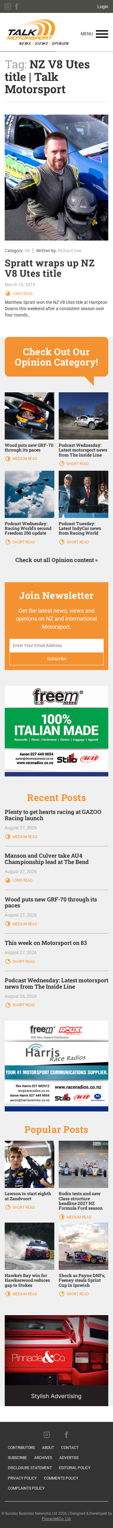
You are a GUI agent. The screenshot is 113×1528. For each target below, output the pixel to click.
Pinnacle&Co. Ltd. (57, 1519)
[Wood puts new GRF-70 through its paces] (29, 415)
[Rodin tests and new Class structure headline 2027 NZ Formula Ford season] (83, 1164)
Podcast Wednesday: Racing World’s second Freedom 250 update (28, 528)
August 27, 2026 (21, 827)
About (48, 1448)
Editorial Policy (74, 1468)
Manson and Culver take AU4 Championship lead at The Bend (47, 859)
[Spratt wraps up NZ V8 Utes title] (56, 178)
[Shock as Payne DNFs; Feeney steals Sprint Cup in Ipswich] (83, 1245)
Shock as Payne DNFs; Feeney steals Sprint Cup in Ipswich (82, 1280)
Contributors (21, 1448)
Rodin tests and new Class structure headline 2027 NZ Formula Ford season (81, 1200)
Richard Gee (69, 250)
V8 (27, 250)
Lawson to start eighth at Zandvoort (28, 1195)
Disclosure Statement (30, 1468)
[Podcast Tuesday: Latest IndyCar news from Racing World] (83, 493)
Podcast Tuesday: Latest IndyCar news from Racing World (80, 528)
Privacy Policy (22, 1478)
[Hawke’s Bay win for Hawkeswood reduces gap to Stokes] (29, 1245)
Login (102, 6)
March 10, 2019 (20, 284)
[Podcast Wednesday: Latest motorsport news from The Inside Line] (83, 415)
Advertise (69, 1458)
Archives (43, 1458)
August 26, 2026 (21, 996)
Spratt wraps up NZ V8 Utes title (49, 268)
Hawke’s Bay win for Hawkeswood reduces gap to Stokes (27, 1280)
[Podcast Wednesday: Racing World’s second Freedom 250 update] (29, 493)
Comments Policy (61, 1478)
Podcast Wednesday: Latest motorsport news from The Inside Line (83, 450)
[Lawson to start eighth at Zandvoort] (29, 1164)
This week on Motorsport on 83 (46, 942)
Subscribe (17, 1458)
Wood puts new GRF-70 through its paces (29, 447)
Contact (69, 1448)
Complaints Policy (26, 1488)
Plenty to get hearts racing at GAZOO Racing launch (53, 815)
